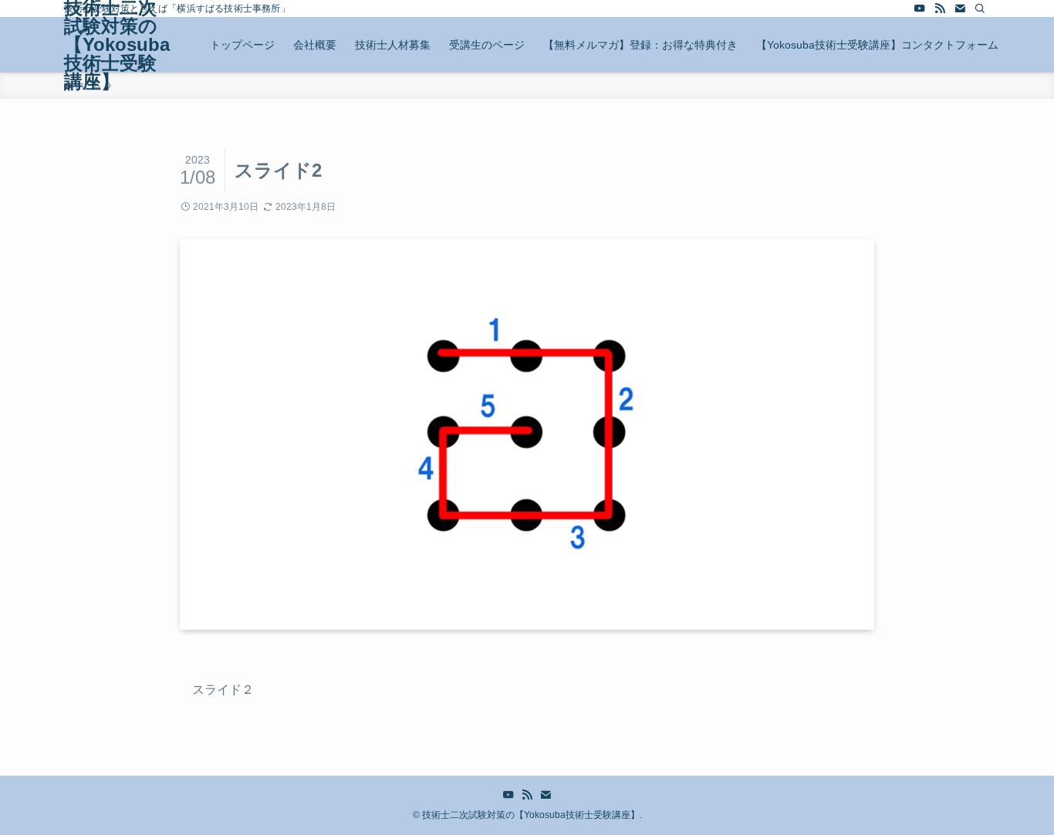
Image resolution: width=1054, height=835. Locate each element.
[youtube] (920, 8)
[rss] (940, 8)
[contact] (960, 8)
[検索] (980, 8)
